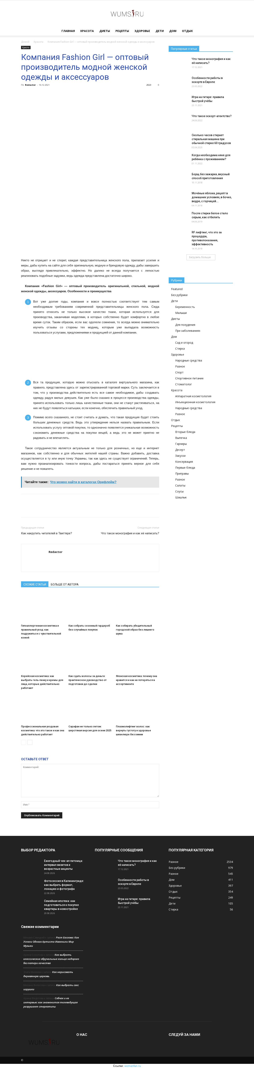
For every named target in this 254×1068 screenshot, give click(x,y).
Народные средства (188, 360)
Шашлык (181, 497)
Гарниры (181, 444)
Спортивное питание (189, 378)
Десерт (180, 450)
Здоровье (142, 31)
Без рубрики (179, 295)
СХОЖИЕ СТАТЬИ (34, 584)
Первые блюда (185, 467)
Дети (160, 31)
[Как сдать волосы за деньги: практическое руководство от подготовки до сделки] (90, 658)
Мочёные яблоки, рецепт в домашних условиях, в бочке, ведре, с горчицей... (212, 197)
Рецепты (122, 31)
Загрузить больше (200, 257)
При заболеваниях (187, 331)
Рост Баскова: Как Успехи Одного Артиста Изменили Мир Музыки (51, 942)
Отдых (187, 31)
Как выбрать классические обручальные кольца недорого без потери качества (51, 959)
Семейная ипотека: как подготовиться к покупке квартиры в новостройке (61, 904)
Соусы (179, 491)
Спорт (179, 372)
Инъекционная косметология (195, 402)
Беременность (185, 307)
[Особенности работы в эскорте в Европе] (179, 83)
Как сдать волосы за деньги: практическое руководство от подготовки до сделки (87, 680)
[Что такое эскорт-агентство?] (179, 121)
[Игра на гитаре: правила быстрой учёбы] (179, 102)
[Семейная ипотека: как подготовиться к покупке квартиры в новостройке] (31, 906)
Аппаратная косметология (193, 396)
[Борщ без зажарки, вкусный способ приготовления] (179, 179)
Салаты (180, 485)
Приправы (182, 473)
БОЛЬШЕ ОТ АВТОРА (65, 584)
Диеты (104, 31)
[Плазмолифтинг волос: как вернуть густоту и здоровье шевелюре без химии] (137, 708)
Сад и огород (184, 342)
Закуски (180, 456)
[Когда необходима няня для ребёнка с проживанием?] (179, 160)
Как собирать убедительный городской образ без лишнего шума (135, 629)
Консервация (184, 461)
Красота (87, 31)
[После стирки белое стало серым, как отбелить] (179, 218)
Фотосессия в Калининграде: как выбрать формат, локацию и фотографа (64, 884)
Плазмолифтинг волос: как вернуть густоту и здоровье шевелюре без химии (133, 730)
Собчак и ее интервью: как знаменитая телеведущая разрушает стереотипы (50, 1002)
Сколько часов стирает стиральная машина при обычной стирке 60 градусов (211, 139)
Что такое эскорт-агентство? (212, 116)
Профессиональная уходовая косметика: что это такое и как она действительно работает (42, 730)
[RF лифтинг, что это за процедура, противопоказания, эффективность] (179, 237)
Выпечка (181, 438)
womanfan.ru (132, 1065)
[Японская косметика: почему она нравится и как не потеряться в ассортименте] (137, 658)
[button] (228, 31)
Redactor (30, 84)
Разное (180, 366)
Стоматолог (183, 384)
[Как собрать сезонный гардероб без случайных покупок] (90, 607)
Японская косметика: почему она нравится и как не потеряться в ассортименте (136, 680)
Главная (68, 31)
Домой (25, 41)
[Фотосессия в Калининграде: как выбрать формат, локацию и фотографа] (31, 886)
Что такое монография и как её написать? (130, 533)
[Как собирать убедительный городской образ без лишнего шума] (137, 607)
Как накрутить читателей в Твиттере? (46, 533)
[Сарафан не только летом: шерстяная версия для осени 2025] (90, 708)
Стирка (180, 348)
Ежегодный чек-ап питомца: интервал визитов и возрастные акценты (63, 864)
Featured (177, 289)
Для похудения (185, 325)
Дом (172, 31)
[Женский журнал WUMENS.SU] (127, 13)
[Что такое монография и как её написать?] (179, 64)
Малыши (181, 313)
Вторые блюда (185, 432)
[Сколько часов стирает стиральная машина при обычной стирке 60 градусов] (179, 140)
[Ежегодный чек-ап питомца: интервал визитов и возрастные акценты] (31, 866)
